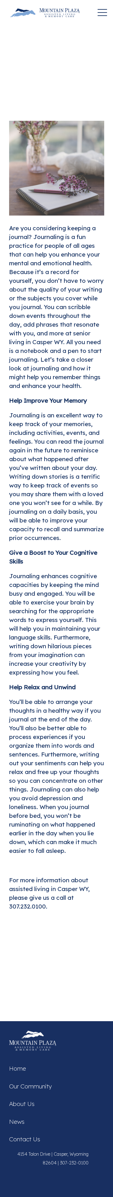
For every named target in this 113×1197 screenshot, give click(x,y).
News (16, 1121)
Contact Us (24, 1139)
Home (17, 1068)
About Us (22, 1104)
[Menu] (102, 12)
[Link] (45, 12)
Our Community (30, 1086)
